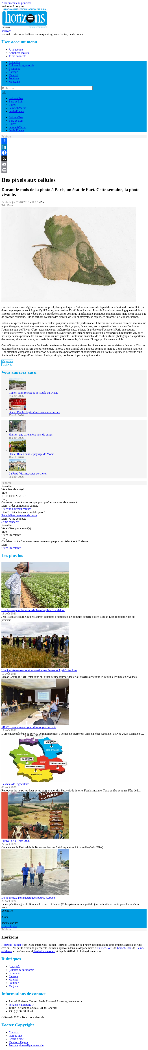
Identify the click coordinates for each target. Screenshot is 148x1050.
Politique (14, 78)
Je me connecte (17, 56)
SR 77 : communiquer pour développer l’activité (28, 727)
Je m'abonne (16, 49)
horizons (6, 30)
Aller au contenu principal (16, 3)
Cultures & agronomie (21, 65)
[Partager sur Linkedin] (74, 147)
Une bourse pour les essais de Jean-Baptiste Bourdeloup (33, 610)
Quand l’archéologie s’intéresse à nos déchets (34, 412)
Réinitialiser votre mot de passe (19, 515)
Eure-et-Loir (16, 101)
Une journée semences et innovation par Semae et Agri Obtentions (39, 670)
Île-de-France (16, 111)
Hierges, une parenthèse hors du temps (31, 434)
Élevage (13, 71)
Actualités (14, 62)
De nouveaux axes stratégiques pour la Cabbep (28, 897)
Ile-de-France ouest (44, 951)
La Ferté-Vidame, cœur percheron (28, 473)
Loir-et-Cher (16, 98)
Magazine (14, 81)
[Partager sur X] (74, 158)
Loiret (12, 104)
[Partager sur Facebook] (74, 153)
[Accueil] (24, 27)
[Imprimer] (74, 170)
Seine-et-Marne (17, 108)
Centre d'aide (16, 1038)
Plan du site (15, 1035)
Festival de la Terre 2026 (15, 840)
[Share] (74, 141)
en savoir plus (9, 926)
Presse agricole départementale (26, 1045)
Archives (7, 364)
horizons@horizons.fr (21, 1004)
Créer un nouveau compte (16, 508)
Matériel (13, 75)
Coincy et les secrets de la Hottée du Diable (33, 392)
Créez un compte (11, 547)
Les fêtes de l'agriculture (15, 784)
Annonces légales (19, 52)
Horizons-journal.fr (12, 944)
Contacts (14, 1032)
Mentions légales (18, 1042)
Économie (14, 68)
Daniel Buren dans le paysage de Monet (31, 454)
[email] (74, 164)
